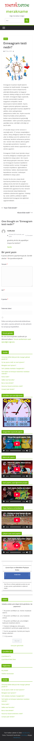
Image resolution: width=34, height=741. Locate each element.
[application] (17, 444)
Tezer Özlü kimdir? (10, 208)
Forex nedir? (5, 377)
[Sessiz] (27, 451)
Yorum (5, 264)
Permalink (29, 235)
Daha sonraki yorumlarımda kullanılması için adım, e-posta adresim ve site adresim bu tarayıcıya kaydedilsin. (16, 324)
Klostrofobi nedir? (23, 213)
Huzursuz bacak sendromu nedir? (12, 386)
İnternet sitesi (6, 308)
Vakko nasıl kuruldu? (8, 380)
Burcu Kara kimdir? (8, 383)
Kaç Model (5, 670)
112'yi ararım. (8, 636)
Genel (5, 39)
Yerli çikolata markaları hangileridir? (13, 368)
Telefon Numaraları (8, 673)
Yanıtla (9, 247)
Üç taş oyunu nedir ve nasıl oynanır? (13, 362)
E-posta (5, 299)
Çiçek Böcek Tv (6, 656)
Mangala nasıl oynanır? (9, 365)
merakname (17, 11)
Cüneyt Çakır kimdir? (8, 389)
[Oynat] (4, 451)
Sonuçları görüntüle (17, 645)
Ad (3, 290)
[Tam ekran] (30, 451)
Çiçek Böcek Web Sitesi (9, 659)
